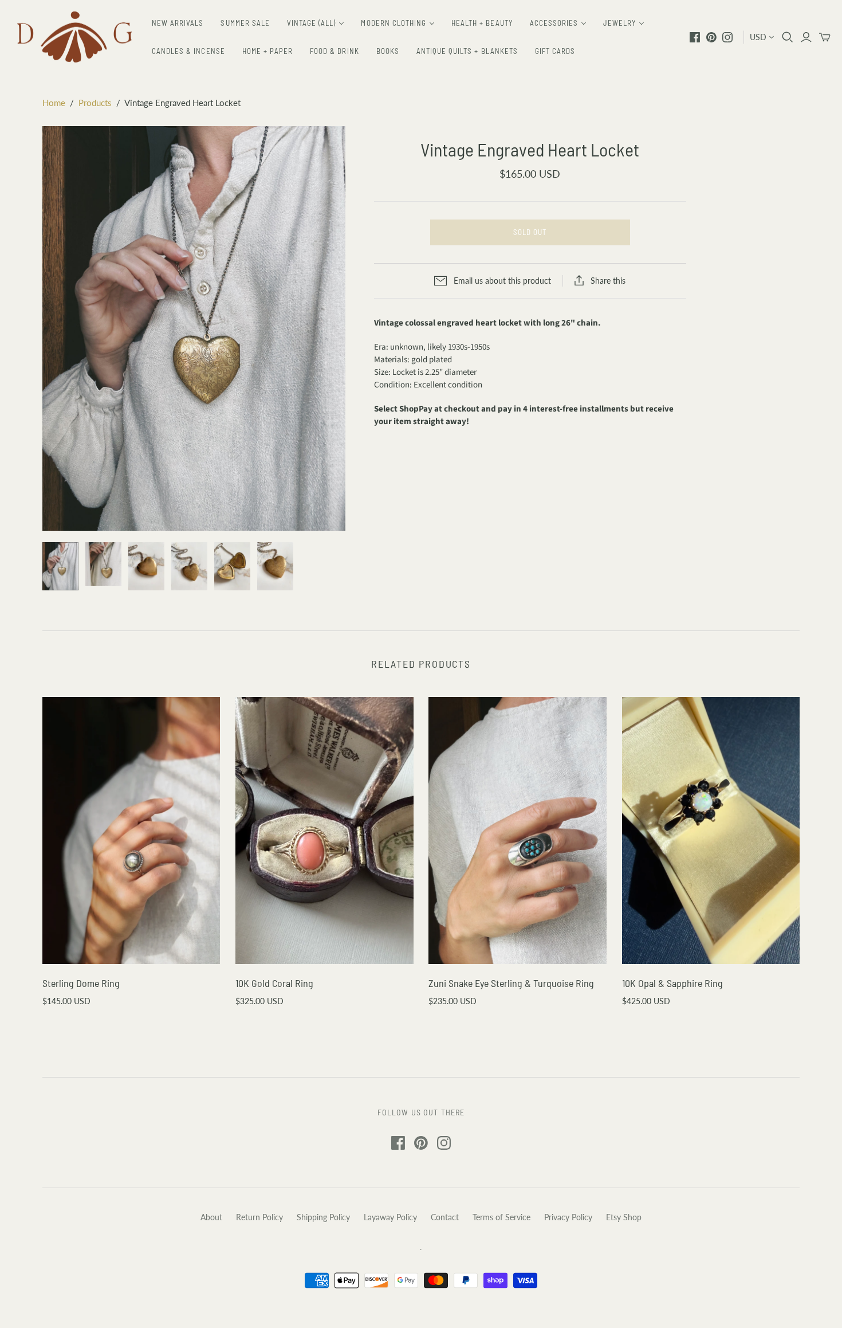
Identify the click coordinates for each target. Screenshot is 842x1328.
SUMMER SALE (245, 23)
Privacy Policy (568, 1217)
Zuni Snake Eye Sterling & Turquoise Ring (511, 983)
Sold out (529, 232)
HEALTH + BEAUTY (482, 23)
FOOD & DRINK (334, 51)
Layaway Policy (390, 1217)
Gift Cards (555, 51)
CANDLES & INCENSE (188, 51)
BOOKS (387, 51)
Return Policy (259, 1217)
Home (53, 102)
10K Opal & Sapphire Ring (672, 983)
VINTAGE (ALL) (311, 23)
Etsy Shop (624, 1217)
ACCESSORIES (554, 23)
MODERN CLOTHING (393, 23)
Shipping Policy (323, 1217)
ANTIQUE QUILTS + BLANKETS (467, 51)
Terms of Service (501, 1217)
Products (95, 102)
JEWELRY (619, 23)
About (211, 1217)
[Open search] (787, 37)
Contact (445, 1217)
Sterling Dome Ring (81, 983)
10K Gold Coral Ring (274, 983)
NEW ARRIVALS (177, 23)
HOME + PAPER (267, 51)
